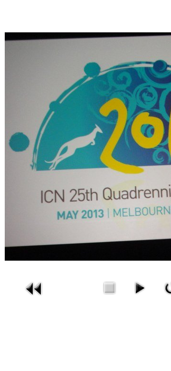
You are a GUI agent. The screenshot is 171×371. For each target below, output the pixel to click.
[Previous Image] (34, 288)
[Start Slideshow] (139, 287)
